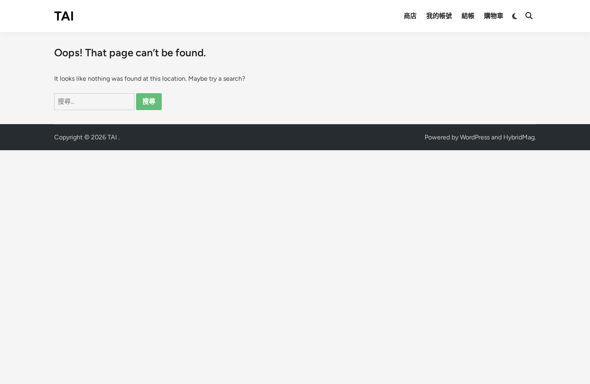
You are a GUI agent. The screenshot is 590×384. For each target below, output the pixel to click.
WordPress (475, 137)
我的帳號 (439, 16)
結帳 (468, 16)
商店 (410, 16)
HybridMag (519, 137)
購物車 (493, 16)
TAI (64, 16)
